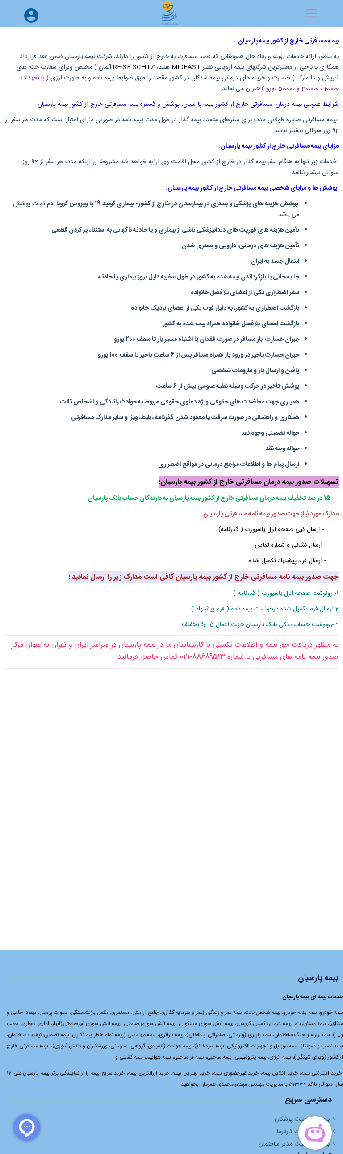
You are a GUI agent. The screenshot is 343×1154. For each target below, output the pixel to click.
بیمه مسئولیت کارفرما (303, 1131)
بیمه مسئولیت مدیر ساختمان (294, 1144)
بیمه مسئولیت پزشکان (302, 1119)
